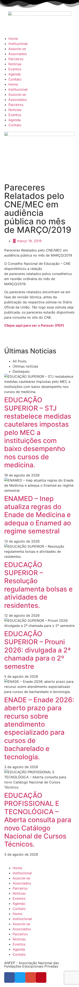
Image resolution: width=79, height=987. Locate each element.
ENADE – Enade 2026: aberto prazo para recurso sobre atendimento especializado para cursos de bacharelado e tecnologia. (39, 728)
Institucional (18, 44)
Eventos (14, 69)
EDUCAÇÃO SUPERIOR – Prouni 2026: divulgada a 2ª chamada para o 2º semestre (37, 650)
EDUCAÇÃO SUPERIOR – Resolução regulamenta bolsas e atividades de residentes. (38, 585)
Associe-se (17, 49)
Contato (14, 79)
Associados (17, 54)
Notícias (14, 64)
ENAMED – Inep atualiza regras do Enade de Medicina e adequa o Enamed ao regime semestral (37, 514)
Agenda (14, 74)
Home (13, 38)
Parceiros (15, 59)
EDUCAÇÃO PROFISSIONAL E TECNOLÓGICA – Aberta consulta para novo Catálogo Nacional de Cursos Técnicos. (37, 819)
